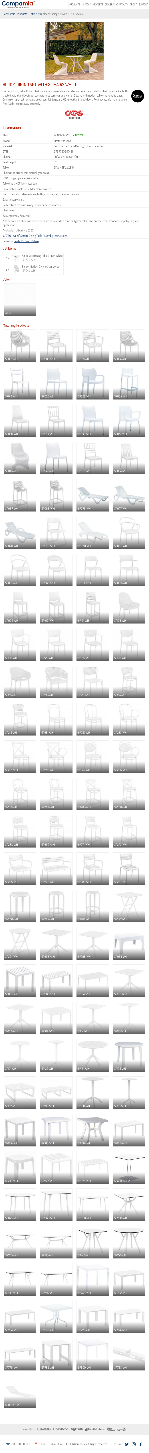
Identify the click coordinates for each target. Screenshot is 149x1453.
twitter (127, 1444)
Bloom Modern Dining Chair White (40, 268)
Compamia (9, 14)
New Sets (98, 4)
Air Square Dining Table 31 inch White (42, 257)
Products (74, 4)
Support (143, 4)
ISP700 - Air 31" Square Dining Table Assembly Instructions (35, 235)
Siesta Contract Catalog (27, 241)
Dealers (109, 4)
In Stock (86, 4)
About (133, 4)
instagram (133, 1444)
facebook (140, 1444)
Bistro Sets (35, 14)
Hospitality (122, 4)
